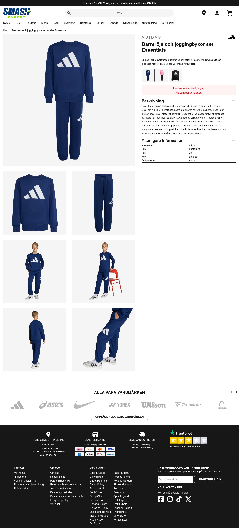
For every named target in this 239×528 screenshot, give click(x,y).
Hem (5, 30)
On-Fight (95, 523)
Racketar (31, 22)
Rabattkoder (21, 488)
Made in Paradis (99, 515)
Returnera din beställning (142, 447)
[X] (188, 499)
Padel (56, 22)
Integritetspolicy (59, 500)
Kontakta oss (48, 444)
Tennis (44, 22)
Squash (100, 22)
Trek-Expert (120, 504)
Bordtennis (85, 22)
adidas (152, 37)
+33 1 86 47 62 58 (48, 455)
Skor (19, 22)
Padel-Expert (121, 473)
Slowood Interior (122, 484)
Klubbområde (130, 22)
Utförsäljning (149, 22)
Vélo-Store (119, 515)
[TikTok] (179, 499)
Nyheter (7, 22)
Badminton (69, 22)
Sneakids (118, 492)
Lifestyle (114, 22)
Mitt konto (19, 473)
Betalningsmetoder (61, 492)
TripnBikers (120, 512)
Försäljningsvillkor (60, 480)
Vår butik (55, 504)
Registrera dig (209, 479)
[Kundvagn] (230, 13)
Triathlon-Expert (122, 508)
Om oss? (55, 473)
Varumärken (168, 22)
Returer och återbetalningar (66, 484)
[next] (236, 392)
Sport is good (121, 496)
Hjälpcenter (20, 476)
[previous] (231, 392)
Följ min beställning (25, 480)
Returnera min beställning (29, 484)
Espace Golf (97, 488)
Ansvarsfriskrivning (61, 488)
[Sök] (69, 13)
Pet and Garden (122, 480)
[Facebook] (161, 499)
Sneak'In (118, 488)
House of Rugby (99, 508)
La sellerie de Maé (100, 512)
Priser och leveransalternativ (66, 496)
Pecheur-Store (121, 476)
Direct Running (98, 480)
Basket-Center (98, 473)
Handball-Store (98, 504)
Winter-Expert (121, 519)
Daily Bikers (97, 476)
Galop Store (96, 496)
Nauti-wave (96, 519)
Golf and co (96, 500)
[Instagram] (170, 499)
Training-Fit (120, 500)
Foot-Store (96, 492)
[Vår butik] (204, 13)
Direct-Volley (97, 484)
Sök (119, 13)
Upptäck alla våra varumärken (119, 417)
